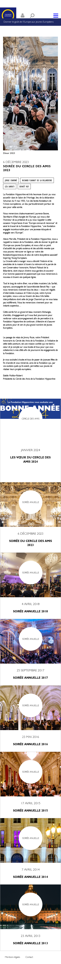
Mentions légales (12, 957)
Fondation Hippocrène (8, 15)
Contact (29, 957)
